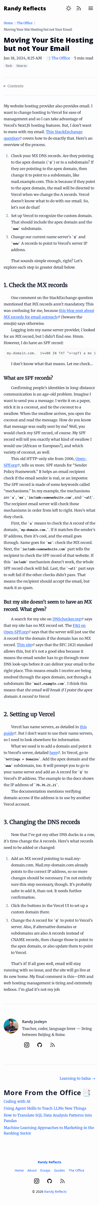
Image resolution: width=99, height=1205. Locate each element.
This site (24, 644)
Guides (59, 1170)
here (53, 752)
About (32, 1170)
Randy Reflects (25, 8)
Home (8, 23)
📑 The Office (58, 58)
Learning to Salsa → (77, 1078)
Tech (9, 65)
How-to (22, 65)
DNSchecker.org (66, 619)
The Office (24, 23)
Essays (45, 1170)
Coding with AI (17, 1101)
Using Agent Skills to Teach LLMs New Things (45, 1108)
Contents (15, 86)
